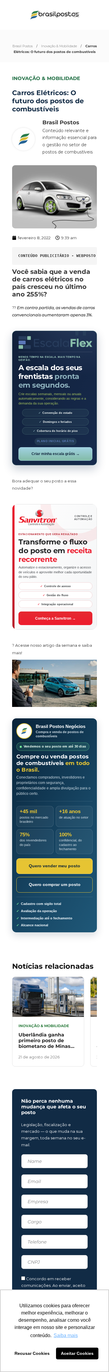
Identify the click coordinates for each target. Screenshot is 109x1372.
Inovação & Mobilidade (59, 46)
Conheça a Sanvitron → (55, 618)
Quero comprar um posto (55, 884)
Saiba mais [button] (66, 1335)
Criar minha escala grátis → (55, 454)
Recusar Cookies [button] (32, 1353)
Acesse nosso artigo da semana (46, 645)
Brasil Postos (22, 46)
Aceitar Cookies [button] (77, 1353)
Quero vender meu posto (54, 865)
